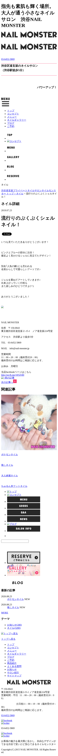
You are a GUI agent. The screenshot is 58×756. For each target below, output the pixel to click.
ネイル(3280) (14, 628)
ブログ (10, 123)
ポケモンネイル (9, 454)
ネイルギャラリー (16, 120)
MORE (4, 612)
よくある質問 (14, 666)
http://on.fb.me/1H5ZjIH (12, 375)
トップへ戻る (8, 639)
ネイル (19, 193)
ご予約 (10, 126)
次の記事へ (7, 382)
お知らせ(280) (14, 625)
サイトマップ (14, 675)
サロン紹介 (13, 672)
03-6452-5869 (8, 59)
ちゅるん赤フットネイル (14, 486)
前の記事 (9, 378)
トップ (10, 110)
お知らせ (12, 669)
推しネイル (7, 465)
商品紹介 (12, 663)
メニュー (12, 117)
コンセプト (13, 113)
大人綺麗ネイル (9, 475)
